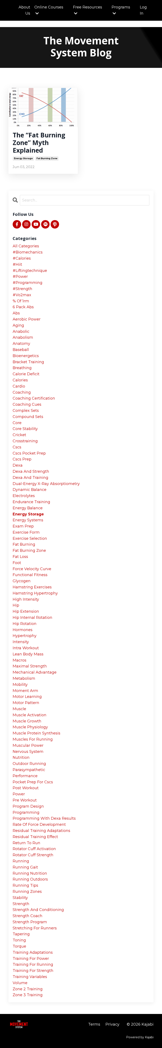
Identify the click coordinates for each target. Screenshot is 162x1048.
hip (16, 605)
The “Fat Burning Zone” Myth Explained (39, 142)
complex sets (26, 410)
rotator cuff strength (33, 855)
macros (19, 660)
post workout (26, 788)
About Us (24, 10)
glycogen (22, 581)
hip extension (26, 611)
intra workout (26, 648)
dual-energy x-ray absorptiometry (46, 483)
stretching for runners (35, 928)
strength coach (27, 916)
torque (19, 946)
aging (18, 325)
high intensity (26, 599)
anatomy (21, 343)
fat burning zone (46, 158)
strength (21, 903)
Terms (94, 1024)
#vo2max (22, 295)
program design (28, 806)
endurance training (31, 502)
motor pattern (26, 702)
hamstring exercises (32, 587)
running (21, 861)
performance (25, 776)
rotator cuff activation (34, 849)
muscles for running (33, 739)
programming (26, 812)
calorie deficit (26, 374)
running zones (27, 891)
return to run (26, 843)
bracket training (28, 362)
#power (20, 276)
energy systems (28, 520)
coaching (22, 392)
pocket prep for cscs (33, 782)
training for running (33, 964)
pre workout (25, 800)
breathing (22, 368)
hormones (22, 629)
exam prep (23, 526)
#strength (22, 288)
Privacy (112, 1024)
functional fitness (30, 575)
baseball (21, 349)
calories (20, 380)
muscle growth (27, 721)
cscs (17, 447)
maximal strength (30, 666)
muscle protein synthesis (36, 733)
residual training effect (35, 836)
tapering (21, 934)
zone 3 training (28, 995)
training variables (30, 976)
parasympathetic (29, 769)
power (19, 794)
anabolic (21, 331)
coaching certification (34, 398)
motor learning (27, 696)
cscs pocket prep (29, 453)
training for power (31, 958)
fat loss (20, 556)
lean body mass (28, 654)
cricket (19, 435)
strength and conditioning (38, 909)
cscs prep (22, 459)
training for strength (33, 970)
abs (16, 313)
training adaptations (33, 952)
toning (19, 940)
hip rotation (24, 623)
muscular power (28, 745)
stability (20, 897)
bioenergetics (26, 355)
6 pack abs (23, 307)
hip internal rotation (32, 617)
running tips (25, 885)
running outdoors (30, 879)
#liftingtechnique (30, 270)
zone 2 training (28, 989)
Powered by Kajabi (140, 1037)
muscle (19, 709)
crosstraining (25, 441)
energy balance (28, 508)
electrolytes (24, 495)
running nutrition (30, 873)
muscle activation (29, 715)
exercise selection (30, 538)
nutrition (21, 757)
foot (17, 562)
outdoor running (29, 763)
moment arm (25, 690)
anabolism (23, 337)
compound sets (28, 416)
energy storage (23, 158)
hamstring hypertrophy (35, 593)
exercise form (26, 532)
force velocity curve (32, 569)
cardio (19, 386)
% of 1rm (21, 301)
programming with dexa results (44, 818)
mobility (20, 684)
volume (20, 983)
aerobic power (26, 319)
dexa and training (30, 477)
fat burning (24, 544)
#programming (27, 282)
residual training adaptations (41, 830)
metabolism (24, 678)
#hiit (17, 264)
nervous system (28, 751)
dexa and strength (31, 471)
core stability (25, 428)
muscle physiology (30, 727)
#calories (22, 258)
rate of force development (39, 824)
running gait (25, 867)
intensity (21, 642)
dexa (18, 465)
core (17, 423)
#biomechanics (28, 252)
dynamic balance (29, 489)
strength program (30, 922)
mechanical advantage (35, 672)
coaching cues (27, 404)
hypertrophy (24, 635)
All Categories (26, 246)
